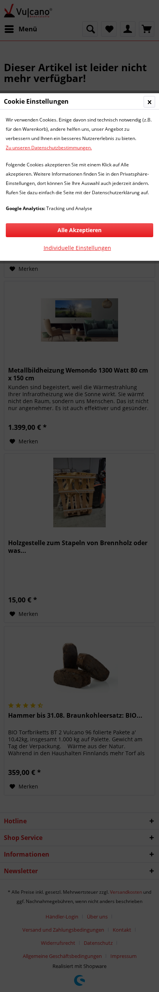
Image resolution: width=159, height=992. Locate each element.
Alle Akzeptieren (79, 230)
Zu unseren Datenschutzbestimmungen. (49, 147)
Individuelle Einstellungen (77, 247)
